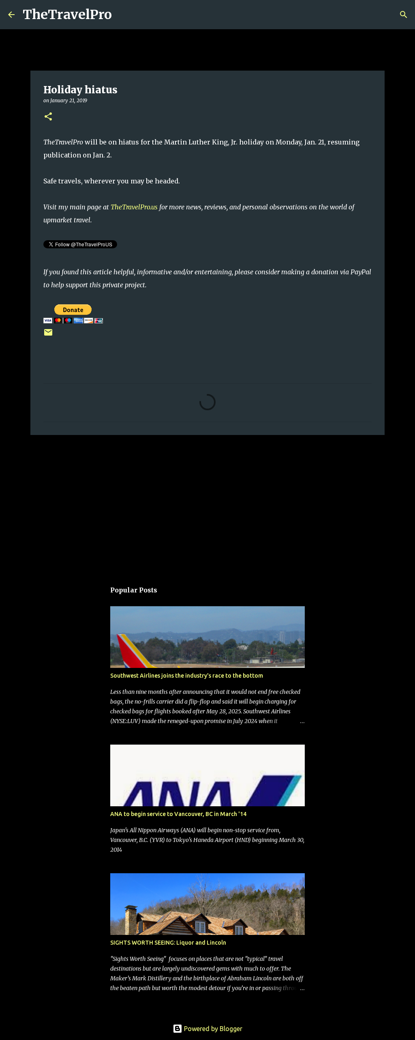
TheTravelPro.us (134, 207)
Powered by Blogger (212, 1028)
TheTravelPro (67, 14)
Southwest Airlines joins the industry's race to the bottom (186, 675)
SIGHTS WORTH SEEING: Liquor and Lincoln (168, 942)
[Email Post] (48, 335)
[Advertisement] (207, 504)
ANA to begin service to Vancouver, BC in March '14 (178, 814)
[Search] (123, 14)
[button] (48, 117)
